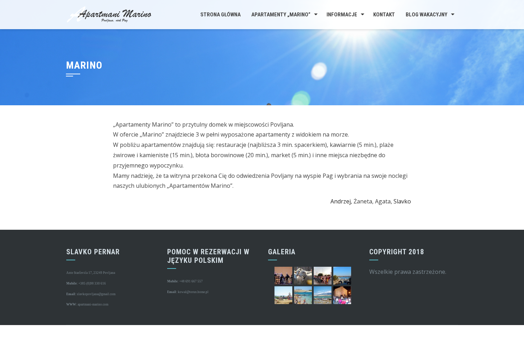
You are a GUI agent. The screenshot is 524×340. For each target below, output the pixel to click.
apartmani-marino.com (92, 304)
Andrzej (340, 201)
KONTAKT (384, 14)
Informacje (342, 14)
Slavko (402, 201)
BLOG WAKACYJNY (426, 14)
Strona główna (220, 14)
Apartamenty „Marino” (280, 14)
